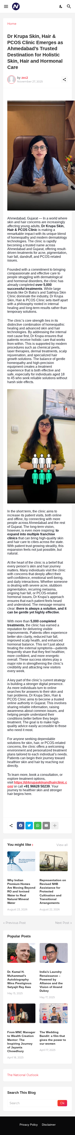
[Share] (64, 79)
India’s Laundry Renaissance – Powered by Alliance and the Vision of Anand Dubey (51, 981)
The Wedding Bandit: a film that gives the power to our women (53, 1037)
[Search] (69, 6)
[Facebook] (20, 825)
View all (62, 844)
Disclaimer (49, 1124)
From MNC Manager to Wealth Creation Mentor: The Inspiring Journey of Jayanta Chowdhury (21, 1041)
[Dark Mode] (61, 6)
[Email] (46, 825)
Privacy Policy (29, 1124)
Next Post (62, 923)
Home (11, 23)
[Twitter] (29, 825)
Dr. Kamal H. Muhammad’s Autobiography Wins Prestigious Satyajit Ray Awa (19, 979)
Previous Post (16, 923)
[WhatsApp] (37, 825)
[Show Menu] (5, 6)
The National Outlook (22, 1075)
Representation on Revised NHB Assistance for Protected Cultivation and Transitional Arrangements (53, 891)
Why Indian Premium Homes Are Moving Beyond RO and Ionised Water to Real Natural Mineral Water (21, 891)
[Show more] (55, 825)
